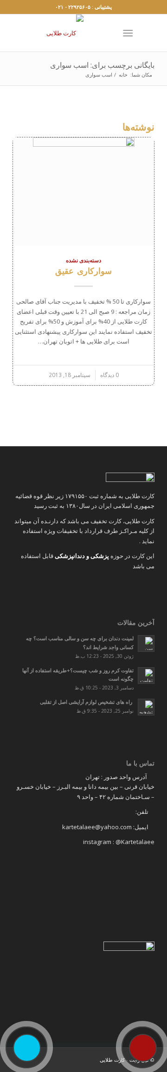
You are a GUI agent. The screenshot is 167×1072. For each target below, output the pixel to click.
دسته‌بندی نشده (83, 260)
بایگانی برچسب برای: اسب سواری (102, 65)
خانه (123, 74)
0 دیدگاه (109, 374)
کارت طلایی (112, 1059)
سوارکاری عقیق (83, 270)
